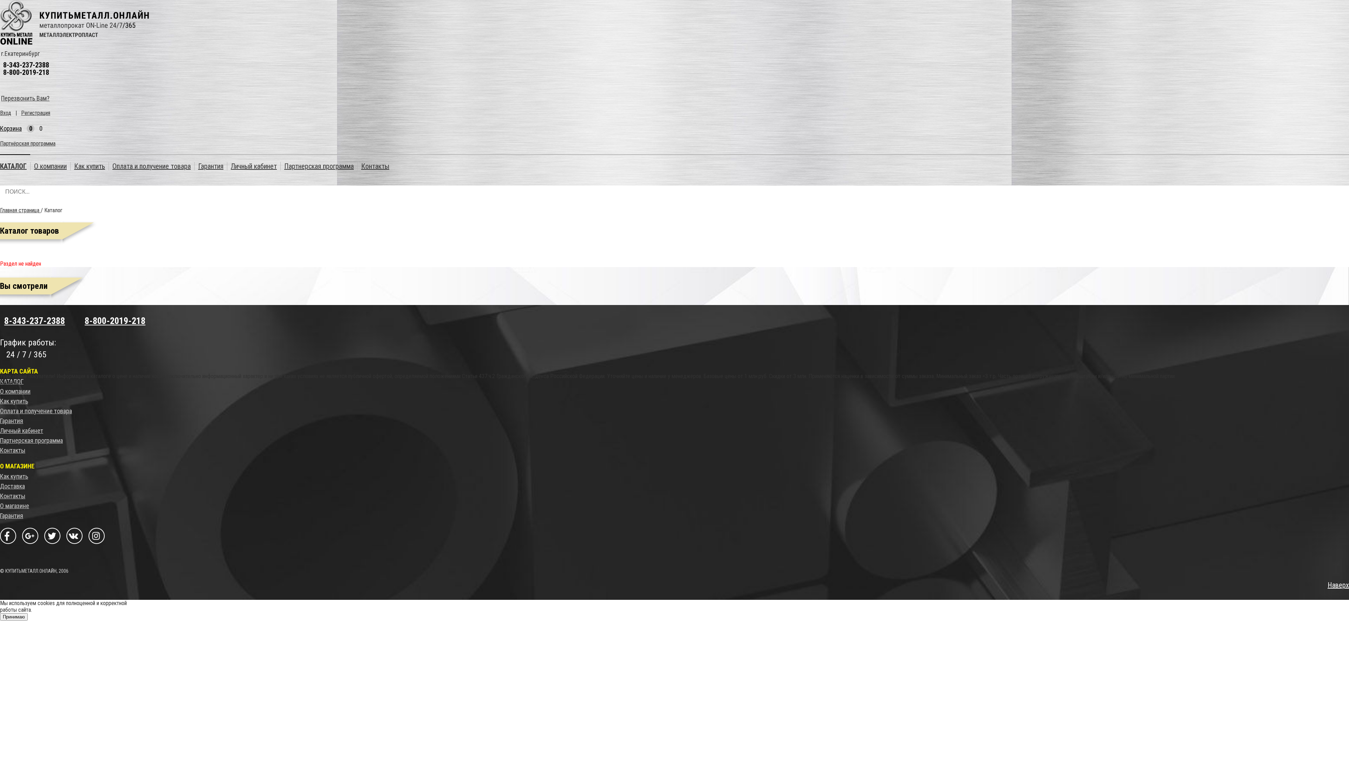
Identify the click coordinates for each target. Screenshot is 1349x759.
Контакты (12, 450)
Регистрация (35, 113)
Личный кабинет (21, 430)
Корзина (11, 128)
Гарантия (11, 420)
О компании (15, 391)
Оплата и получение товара (36, 411)
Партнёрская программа (28, 143)
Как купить (14, 401)
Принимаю (14, 616)
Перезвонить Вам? (25, 98)
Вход (5, 113)
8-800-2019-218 (26, 72)
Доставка (12, 486)
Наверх (1338, 585)
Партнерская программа (31, 440)
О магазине (14, 506)
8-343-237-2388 (26, 65)
